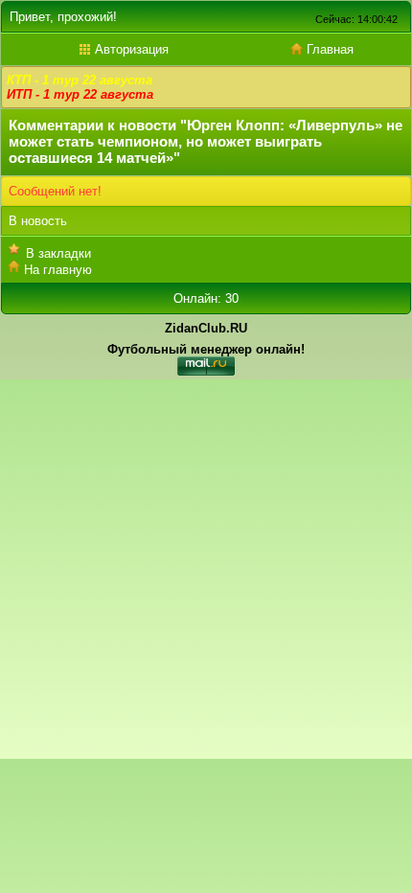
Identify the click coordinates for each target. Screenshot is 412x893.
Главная (328, 49)
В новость (38, 221)
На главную (58, 270)
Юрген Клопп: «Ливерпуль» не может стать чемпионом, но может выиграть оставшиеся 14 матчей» (205, 141)
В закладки (58, 253)
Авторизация (130, 49)
